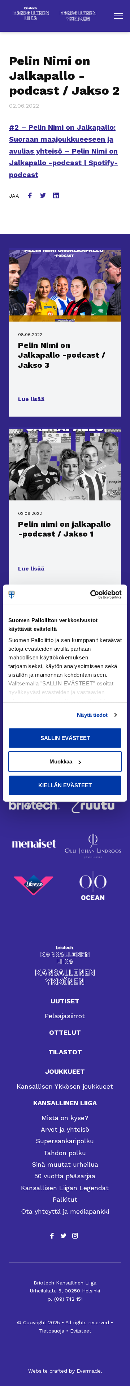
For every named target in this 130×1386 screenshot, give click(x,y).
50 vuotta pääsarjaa (64, 1176)
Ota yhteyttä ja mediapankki (65, 1211)
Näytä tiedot (92, 715)
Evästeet (80, 1331)
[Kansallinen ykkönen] (65, 977)
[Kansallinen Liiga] (65, 954)
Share (30, 196)
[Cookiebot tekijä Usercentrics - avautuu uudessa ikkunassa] (92, 594)
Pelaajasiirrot (65, 1016)
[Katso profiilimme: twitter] (63, 1235)
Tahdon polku (65, 1153)
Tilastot (65, 1052)
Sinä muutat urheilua (65, 1164)
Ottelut (65, 1032)
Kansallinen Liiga (65, 1103)
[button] (118, 16)
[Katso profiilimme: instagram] (75, 1235)
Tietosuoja (51, 1331)
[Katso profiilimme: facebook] (52, 1235)
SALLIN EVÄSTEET (65, 738)
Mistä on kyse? (65, 1118)
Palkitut (65, 1199)
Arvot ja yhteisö (65, 1129)
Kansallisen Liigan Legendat (65, 1188)
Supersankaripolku (65, 1141)
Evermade (89, 1371)
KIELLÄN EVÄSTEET (65, 785)
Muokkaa (60, 761)
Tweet (43, 196)
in (56, 196)
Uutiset (65, 1001)
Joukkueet (65, 1071)
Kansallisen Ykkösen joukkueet (65, 1086)
